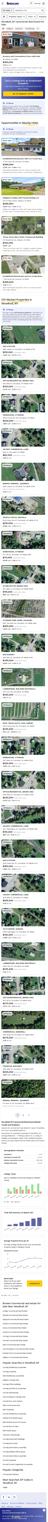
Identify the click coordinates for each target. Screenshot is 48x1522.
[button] (29, 10)
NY (9, 1295)
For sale (3, 1295)
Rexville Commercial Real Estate (15, 1315)
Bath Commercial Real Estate (14, 1345)
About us (4, 1503)
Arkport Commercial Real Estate (15, 1324)
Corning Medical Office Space (14, 1452)
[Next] (28, 1115)
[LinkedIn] (9, 1497)
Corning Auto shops (10, 1443)
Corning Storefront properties (14, 1388)
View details (23, 53)
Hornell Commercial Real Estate (15, 1341)
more (42, 72)
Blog (40, 1503)
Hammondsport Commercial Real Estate (18, 1349)
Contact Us (35, 1283)
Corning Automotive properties (14, 1448)
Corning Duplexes (9, 1372)
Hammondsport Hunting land (14, 1397)
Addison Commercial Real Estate (15, 1357)
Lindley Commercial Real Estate (15, 1311)
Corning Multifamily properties (14, 1367)
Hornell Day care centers (12, 1401)
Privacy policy (31, 1503)
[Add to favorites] (42, 34)
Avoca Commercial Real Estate (14, 1328)
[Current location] (3, 28)
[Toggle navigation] (3, 3)
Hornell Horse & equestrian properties (17, 1464)
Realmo (12, 3)
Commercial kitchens (11, 1474)
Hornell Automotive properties (14, 1456)
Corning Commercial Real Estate (15, 1336)
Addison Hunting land (11, 1380)
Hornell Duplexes (9, 1460)
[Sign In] (43, 3)
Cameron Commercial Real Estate (16, 1332)
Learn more (22, 1518)
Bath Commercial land (11, 1405)
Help (3, 1507)
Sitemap (10, 1507)
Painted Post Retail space (12, 1418)
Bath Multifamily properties (13, 1376)
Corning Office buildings (12, 1384)
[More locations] (38, 28)
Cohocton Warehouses (11, 1435)
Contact (18, 1507)
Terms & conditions (17, 1503)
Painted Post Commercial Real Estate (17, 1353)
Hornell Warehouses (10, 1393)
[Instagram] (14, 1497)
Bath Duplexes (8, 1410)
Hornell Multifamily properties (14, 1414)
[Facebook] (3, 1497)
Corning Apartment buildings (14, 1439)
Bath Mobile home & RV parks (14, 1422)
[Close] (44, 1510)
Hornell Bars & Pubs (10, 1426)
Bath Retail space (9, 1431)
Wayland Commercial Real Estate (15, 1319)
